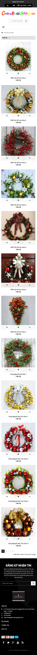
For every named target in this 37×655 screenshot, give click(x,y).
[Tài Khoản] (8, 5)
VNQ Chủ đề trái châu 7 (18, 332)
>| (12, 551)
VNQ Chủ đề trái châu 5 (18, 247)
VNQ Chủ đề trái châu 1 (18, 78)
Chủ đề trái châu (9, 32)
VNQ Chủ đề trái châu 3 (18, 163)
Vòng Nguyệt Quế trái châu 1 (18, 416)
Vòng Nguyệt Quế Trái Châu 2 (18, 459)
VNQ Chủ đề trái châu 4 (18, 205)
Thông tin (5, 625)
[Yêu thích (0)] (14, 5)
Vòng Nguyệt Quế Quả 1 (18, 374)
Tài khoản (5, 621)
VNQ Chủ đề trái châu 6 (18, 289)
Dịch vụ (4, 629)
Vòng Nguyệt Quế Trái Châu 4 (18, 543)
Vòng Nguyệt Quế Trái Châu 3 (18, 501)
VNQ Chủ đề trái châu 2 (18, 120)
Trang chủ (2, 32)
